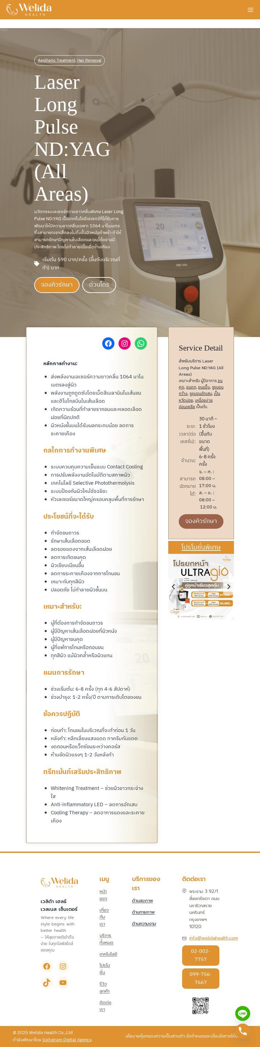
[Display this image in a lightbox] (201, 587)
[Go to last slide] (173, 587)
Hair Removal (89, 60)
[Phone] (242, 1031)
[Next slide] (228, 587)
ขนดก (191, 387)
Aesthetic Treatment (56, 60)
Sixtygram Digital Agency (66, 1040)
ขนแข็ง (204, 387)
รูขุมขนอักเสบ (201, 394)
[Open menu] (250, 9)
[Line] (242, 1013)
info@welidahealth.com (213, 938)
